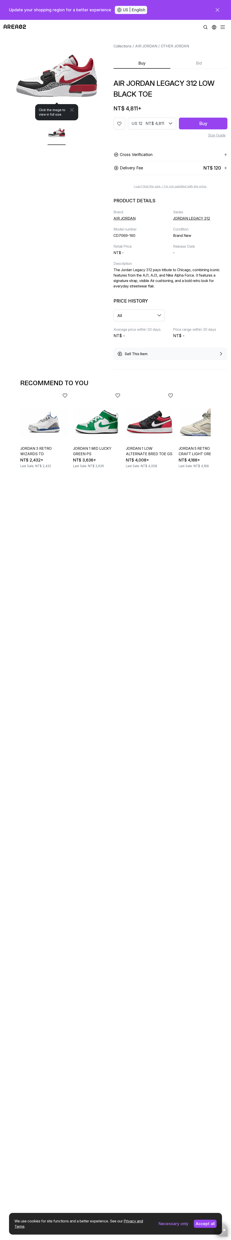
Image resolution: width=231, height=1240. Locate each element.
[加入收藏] (119, 123)
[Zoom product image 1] (57, 77)
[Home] (15, 27)
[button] (214, 27)
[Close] (72, 110)
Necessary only (173, 1223)
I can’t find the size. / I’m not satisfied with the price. (170, 186)
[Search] (205, 27)
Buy (142, 63)
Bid (199, 63)
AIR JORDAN (146, 46)
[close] (217, 9)
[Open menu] (222, 27)
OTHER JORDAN (175, 46)
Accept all (205, 1223)
